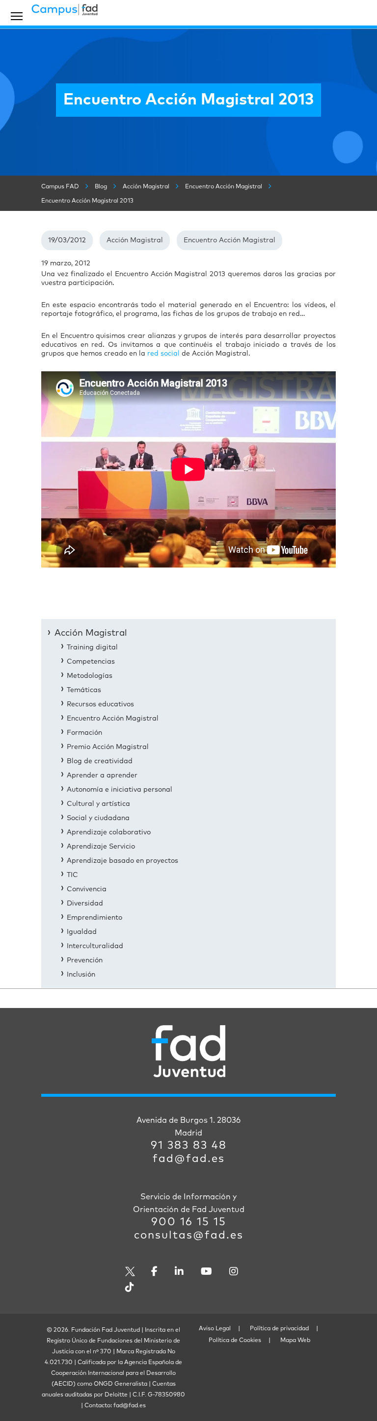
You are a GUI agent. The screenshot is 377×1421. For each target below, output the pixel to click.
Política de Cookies (235, 1340)
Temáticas (84, 690)
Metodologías (89, 675)
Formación (84, 732)
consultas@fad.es (188, 1235)
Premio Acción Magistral (108, 747)
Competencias (91, 661)
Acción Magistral (135, 240)
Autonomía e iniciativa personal (119, 789)
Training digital (92, 647)
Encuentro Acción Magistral (229, 240)
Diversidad (85, 903)
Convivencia (87, 889)
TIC (72, 875)
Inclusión (81, 974)
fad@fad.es (189, 1159)
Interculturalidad (95, 946)
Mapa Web (295, 1340)
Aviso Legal (215, 1329)
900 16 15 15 (188, 1222)
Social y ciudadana (98, 818)
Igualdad (82, 932)
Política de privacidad (279, 1329)
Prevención (85, 960)
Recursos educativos (100, 704)
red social (164, 353)
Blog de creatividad (100, 761)
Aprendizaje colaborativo (109, 832)
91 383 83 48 (189, 1145)
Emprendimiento (94, 917)
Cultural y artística (98, 804)
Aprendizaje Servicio (101, 846)
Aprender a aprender (102, 775)
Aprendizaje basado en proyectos (122, 860)
